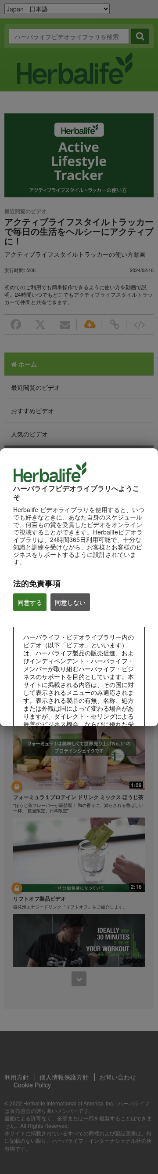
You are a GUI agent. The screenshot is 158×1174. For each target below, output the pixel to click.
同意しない (70, 602)
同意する (30, 602)
